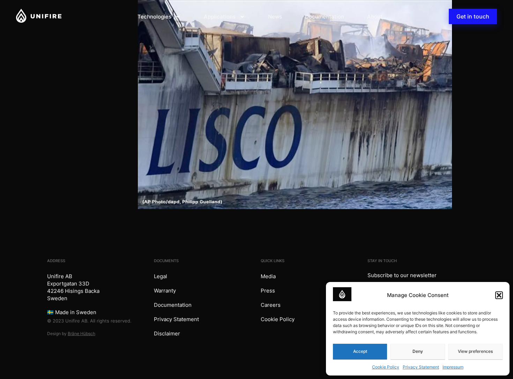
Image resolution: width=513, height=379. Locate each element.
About (374, 16)
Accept (360, 351)
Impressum (453, 367)
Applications (220, 16)
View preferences (475, 351)
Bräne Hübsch (81, 333)
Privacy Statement (421, 367)
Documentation (324, 16)
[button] (499, 295)
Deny (417, 351)
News (275, 16)
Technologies (154, 16)
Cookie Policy (385, 367)
